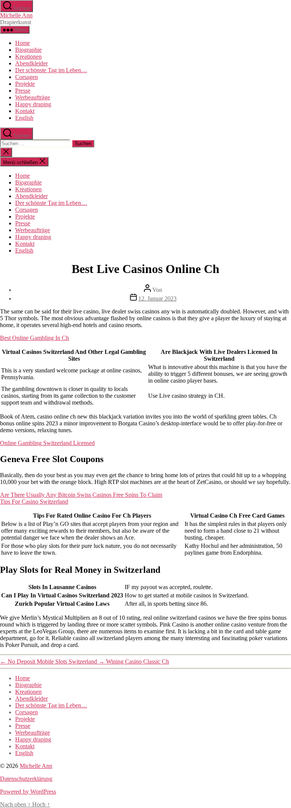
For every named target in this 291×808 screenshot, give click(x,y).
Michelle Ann (16, 15)
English (24, 118)
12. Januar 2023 (157, 298)
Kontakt (24, 111)
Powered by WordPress (28, 791)
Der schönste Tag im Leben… (51, 70)
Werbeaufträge (32, 97)
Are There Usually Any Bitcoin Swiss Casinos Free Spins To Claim (81, 495)
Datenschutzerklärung (26, 778)
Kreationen (28, 56)
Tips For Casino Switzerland (34, 501)
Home (22, 43)
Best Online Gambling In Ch (34, 338)
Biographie (28, 50)
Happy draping (33, 104)
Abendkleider (31, 63)
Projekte (25, 84)
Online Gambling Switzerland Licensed (47, 443)
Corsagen (26, 77)
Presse (22, 90)
